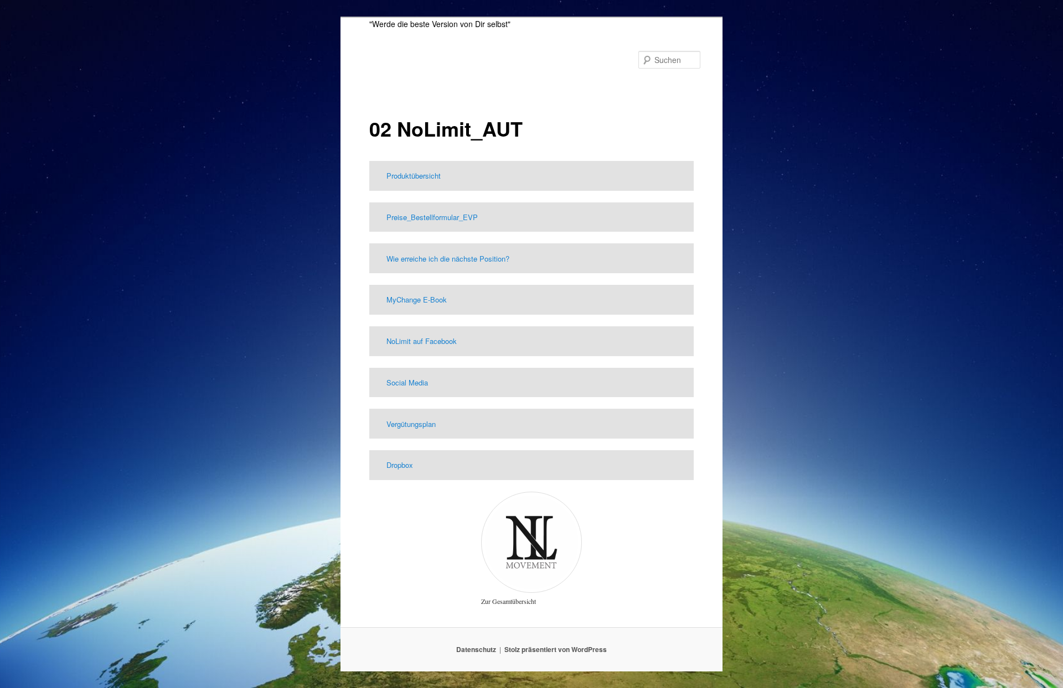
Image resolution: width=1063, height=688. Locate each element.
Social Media (407, 382)
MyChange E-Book (416, 299)
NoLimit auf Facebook (421, 341)
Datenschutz (476, 649)
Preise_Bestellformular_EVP (432, 217)
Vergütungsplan (411, 424)
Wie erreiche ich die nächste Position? (447, 258)
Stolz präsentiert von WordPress (555, 649)
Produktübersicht (413, 175)
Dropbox (399, 465)
